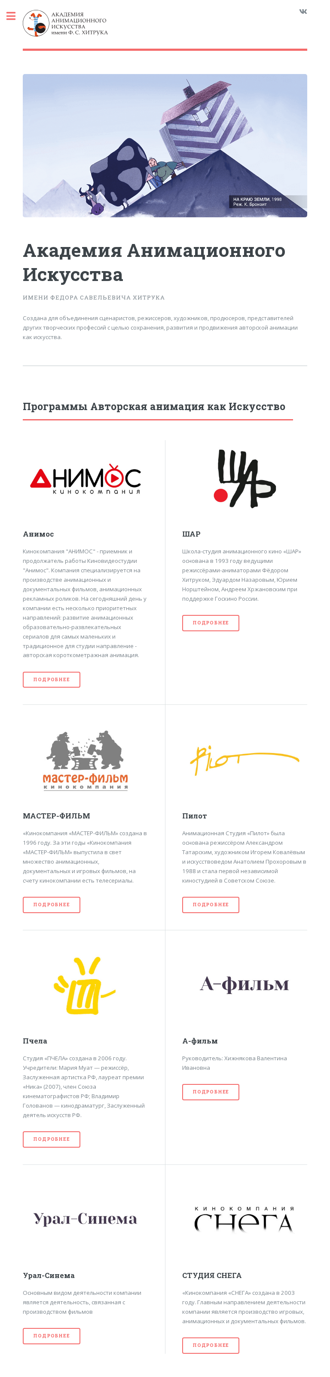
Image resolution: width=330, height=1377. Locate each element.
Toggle (15, 16)
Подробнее (51, 679)
